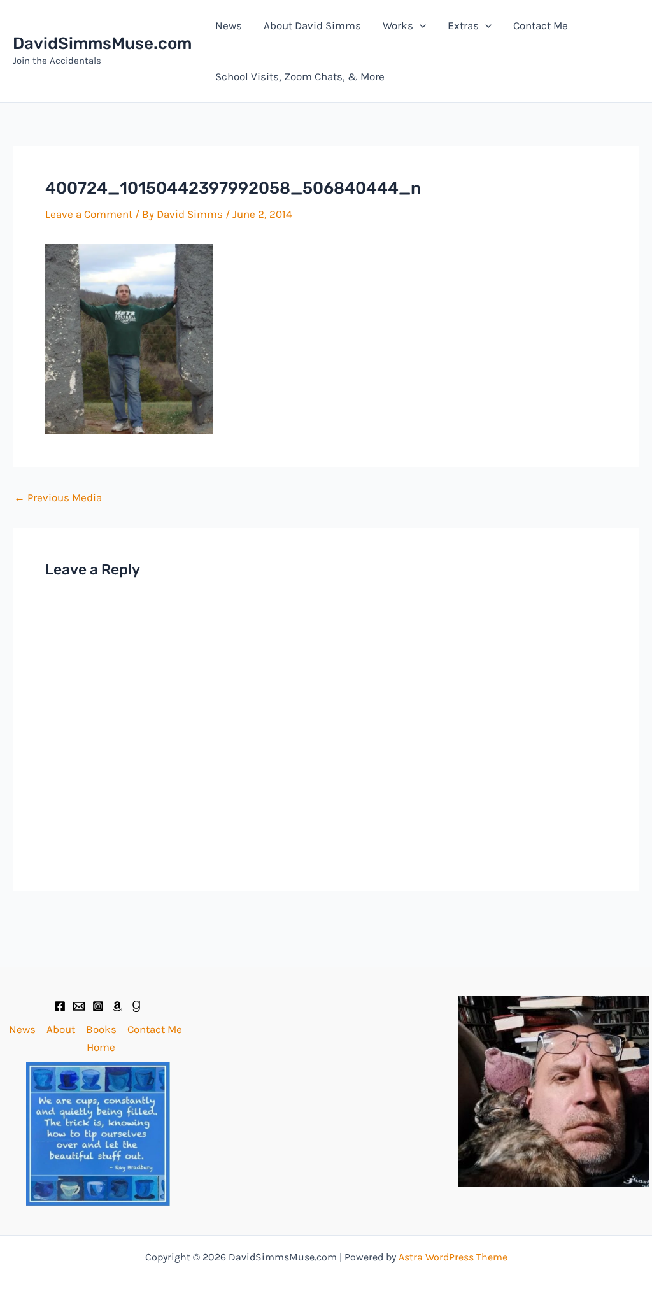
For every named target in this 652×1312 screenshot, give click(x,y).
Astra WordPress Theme (453, 1257)
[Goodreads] (136, 1006)
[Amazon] (117, 1006)
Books (101, 1029)
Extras (463, 25)
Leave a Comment (88, 214)
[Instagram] (98, 1006)
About (60, 1029)
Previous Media (58, 497)
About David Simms (312, 25)
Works (398, 25)
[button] (419, 25)
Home (101, 1047)
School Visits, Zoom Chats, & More (300, 76)
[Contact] (79, 1006)
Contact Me (540, 25)
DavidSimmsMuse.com (102, 43)
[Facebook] (60, 1006)
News (228, 25)
